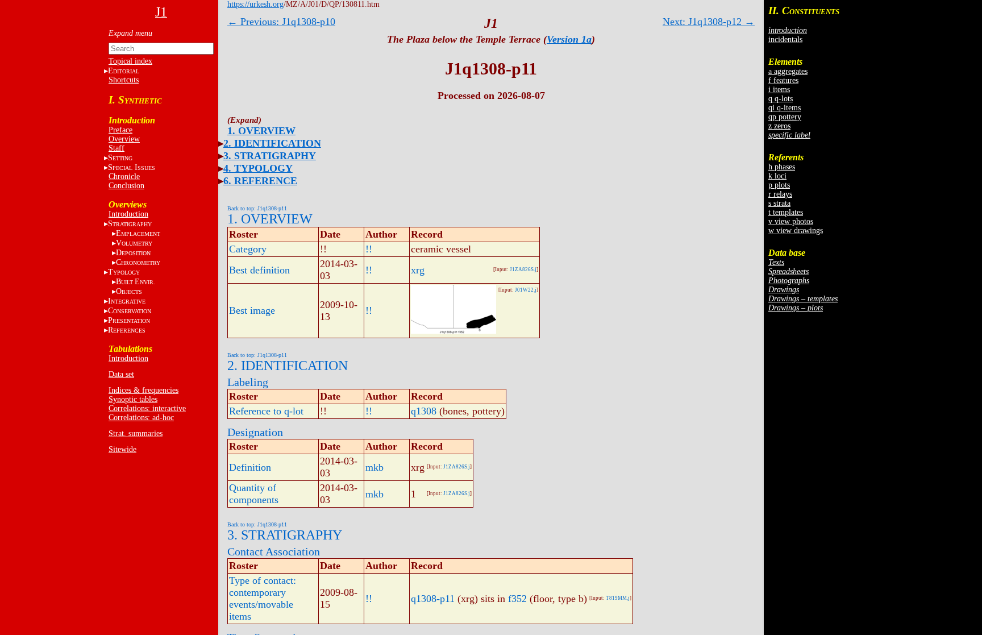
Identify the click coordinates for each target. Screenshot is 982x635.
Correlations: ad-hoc (141, 417)
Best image (252, 310)
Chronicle (124, 176)
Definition (250, 467)
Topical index (130, 61)
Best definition (259, 270)
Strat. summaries (136, 433)
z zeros (779, 126)
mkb (374, 467)
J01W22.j (525, 290)
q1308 (423, 411)
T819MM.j (618, 598)
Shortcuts (124, 80)
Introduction (128, 214)
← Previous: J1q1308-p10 (281, 21)
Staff (116, 148)
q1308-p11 (433, 598)
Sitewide (122, 449)
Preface (120, 130)
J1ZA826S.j (523, 269)
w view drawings (795, 230)
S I (131, 167)
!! (368, 249)
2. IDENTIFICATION (272, 143)
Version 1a (569, 39)
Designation (255, 432)
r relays (780, 194)
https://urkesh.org (255, 4)
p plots (779, 185)
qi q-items (784, 107)
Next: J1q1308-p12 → (709, 21)
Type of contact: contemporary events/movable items (262, 598)
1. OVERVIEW (261, 130)
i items (779, 89)
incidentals (785, 39)
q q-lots (780, 98)
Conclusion (126, 185)
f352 (517, 598)
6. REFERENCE (260, 180)
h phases (781, 167)
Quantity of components (253, 493)
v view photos (790, 221)
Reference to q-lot (266, 411)
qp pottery (784, 117)
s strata (779, 203)
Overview (124, 139)
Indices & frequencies (143, 390)
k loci (777, 176)
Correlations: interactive (147, 408)
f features (783, 80)
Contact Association (273, 551)
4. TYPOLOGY (258, 168)
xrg (418, 270)
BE (135, 281)
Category (248, 249)
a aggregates (788, 71)
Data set (121, 374)
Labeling (247, 382)
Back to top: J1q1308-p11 (257, 208)
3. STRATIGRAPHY (269, 155)
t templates (785, 212)
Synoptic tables (133, 399)
